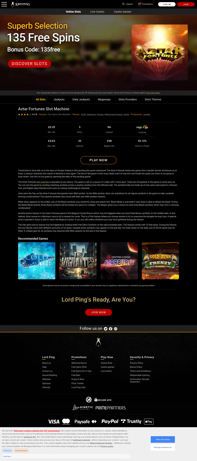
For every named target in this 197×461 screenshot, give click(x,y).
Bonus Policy (136, 367)
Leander (146, 114)
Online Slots (73, 11)
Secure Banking (49, 375)
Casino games (107, 367)
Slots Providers (128, 99)
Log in (167, 4)
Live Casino (97, 11)
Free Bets (75, 375)
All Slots (41, 99)
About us (46, 363)
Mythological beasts (114, 114)
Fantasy (100, 114)
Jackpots (59, 99)
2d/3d (83, 114)
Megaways (104, 99)
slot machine (43, 182)
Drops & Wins (77, 379)
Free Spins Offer (79, 367)
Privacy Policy (136, 363)
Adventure (91, 114)
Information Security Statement (139, 380)
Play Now (98, 160)
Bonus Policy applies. (153, 93)
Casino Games (122, 11)
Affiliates (46, 379)
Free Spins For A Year (81, 371)
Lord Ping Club (78, 387)
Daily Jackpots (81, 99)
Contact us (47, 371)
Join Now (98, 312)
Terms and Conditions (140, 371)
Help (44, 367)
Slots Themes (153, 99)
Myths (126, 114)
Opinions (46, 383)
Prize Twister (77, 383)
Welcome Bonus (79, 363)
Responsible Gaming (140, 375)
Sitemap (46, 387)
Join (186, 4)
